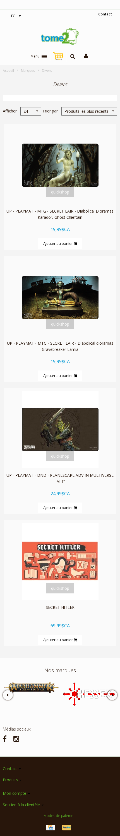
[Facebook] (5, 738)
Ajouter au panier (58, 243)
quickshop (60, 192)
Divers (47, 70)
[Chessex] (88, 693)
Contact (105, 14)
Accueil (8, 70)
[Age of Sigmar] (31, 687)
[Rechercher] (73, 56)
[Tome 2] (60, 36)
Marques (28, 70)
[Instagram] (16, 738)
